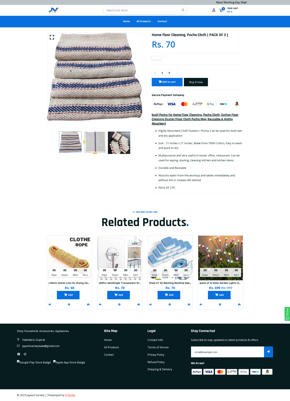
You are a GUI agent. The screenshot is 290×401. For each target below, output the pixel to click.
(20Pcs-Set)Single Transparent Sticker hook (125, 283)
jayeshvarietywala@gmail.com (40, 346)
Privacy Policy (156, 355)
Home (126, 21)
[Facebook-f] (18, 354)
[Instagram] (25, 354)
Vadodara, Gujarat (33, 340)
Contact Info (155, 340)
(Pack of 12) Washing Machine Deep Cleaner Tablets (180, 283)
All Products (144, 21)
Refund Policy (156, 362)
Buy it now (196, 82)
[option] (94, 77)
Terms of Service (158, 347)
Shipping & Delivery (160, 369)
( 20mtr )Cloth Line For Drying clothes (71, 283)
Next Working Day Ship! (213, 2)
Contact (162, 21)
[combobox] (145, 10)
